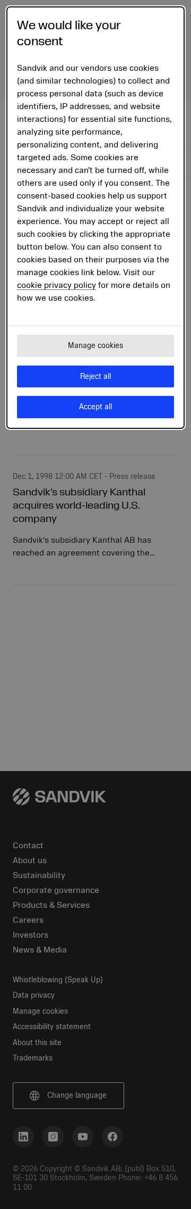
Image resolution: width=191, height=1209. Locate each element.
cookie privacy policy (56, 285)
